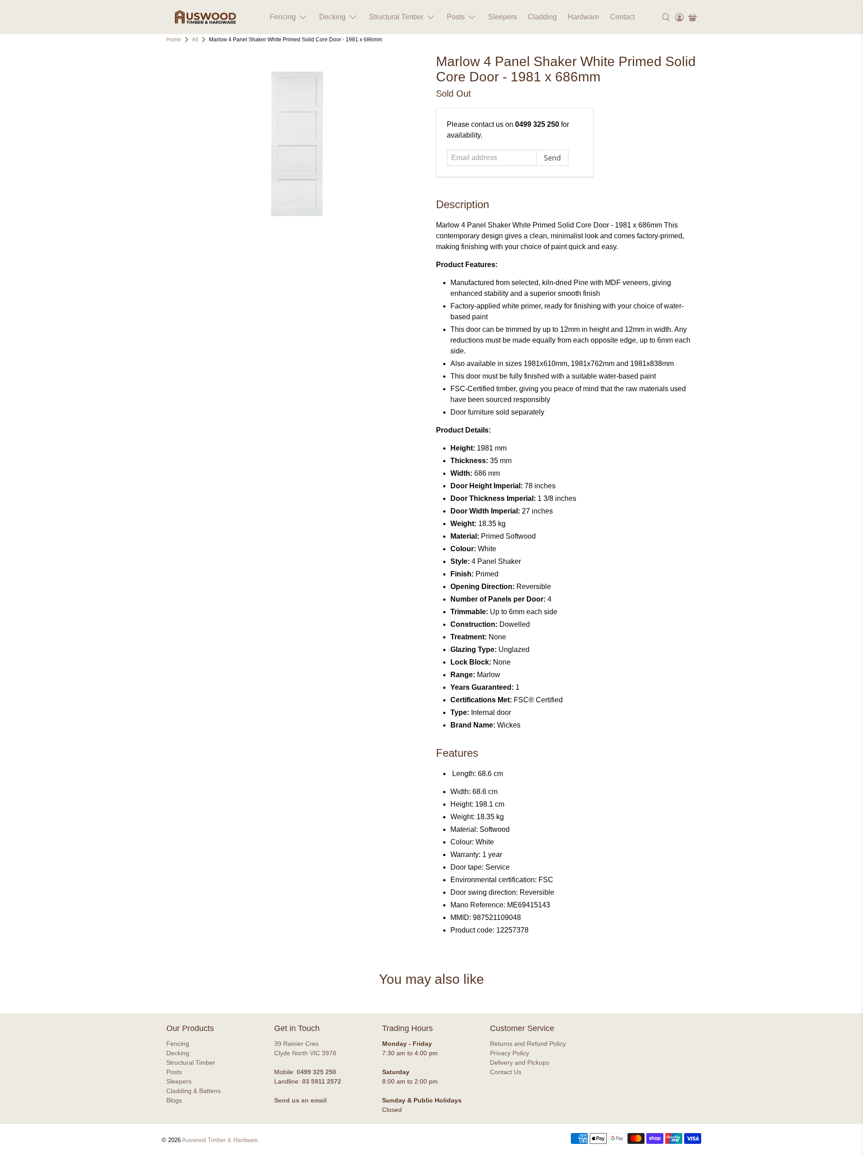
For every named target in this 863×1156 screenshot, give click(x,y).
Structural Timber (396, 17)
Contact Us (505, 1072)
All (195, 39)
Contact (622, 17)
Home (173, 39)
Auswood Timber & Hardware (220, 1140)
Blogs (174, 1100)
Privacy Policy (509, 1053)
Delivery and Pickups (519, 1062)
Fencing (283, 17)
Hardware (583, 17)
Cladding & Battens (193, 1090)
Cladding (542, 17)
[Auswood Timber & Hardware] (205, 17)
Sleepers (502, 17)
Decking (332, 17)
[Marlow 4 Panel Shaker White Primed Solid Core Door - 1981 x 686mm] (296, 144)
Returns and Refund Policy (528, 1043)
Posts (456, 17)
